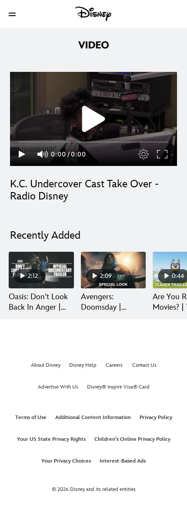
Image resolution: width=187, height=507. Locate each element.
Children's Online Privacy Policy (132, 439)
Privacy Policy (156, 417)
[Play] (22, 154)
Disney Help (83, 365)
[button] (12, 14)
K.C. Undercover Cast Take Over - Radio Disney (84, 190)
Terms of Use (31, 417)
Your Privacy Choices (66, 461)
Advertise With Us (58, 387)
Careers (114, 365)
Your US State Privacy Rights (51, 439)
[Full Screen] (162, 154)
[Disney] (93, 14)
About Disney (45, 365)
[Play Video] (93, 118)
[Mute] (43, 154)
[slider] (93, 142)
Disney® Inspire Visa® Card (118, 387)
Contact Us (144, 365)
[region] (93, 119)
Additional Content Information (93, 417)
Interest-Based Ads (123, 461)
